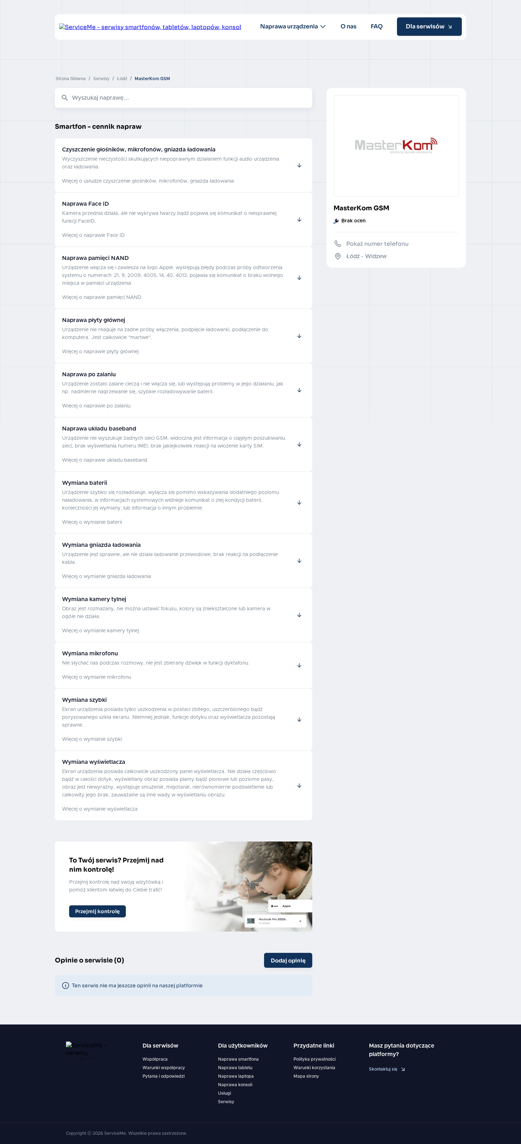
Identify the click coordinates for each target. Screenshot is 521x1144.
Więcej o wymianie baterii (92, 522)
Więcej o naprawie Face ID (93, 235)
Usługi (224, 1093)
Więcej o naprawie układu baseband (104, 460)
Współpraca (155, 1059)
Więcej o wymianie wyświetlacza (100, 809)
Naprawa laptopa (236, 1076)
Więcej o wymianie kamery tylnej (100, 630)
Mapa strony (306, 1076)
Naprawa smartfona (238, 1059)
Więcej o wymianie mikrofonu (96, 677)
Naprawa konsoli (235, 1085)
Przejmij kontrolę (97, 911)
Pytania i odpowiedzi (163, 1076)
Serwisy (101, 79)
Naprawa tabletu (235, 1068)
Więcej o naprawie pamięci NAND (101, 297)
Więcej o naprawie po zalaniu (96, 406)
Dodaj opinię (288, 960)
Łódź (122, 79)
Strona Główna (71, 79)
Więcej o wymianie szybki (92, 739)
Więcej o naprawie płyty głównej (100, 351)
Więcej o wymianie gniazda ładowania (106, 576)
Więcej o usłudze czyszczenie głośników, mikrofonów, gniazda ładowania (148, 181)
